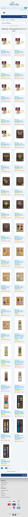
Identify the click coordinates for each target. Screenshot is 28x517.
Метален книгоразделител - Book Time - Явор (19, 191)
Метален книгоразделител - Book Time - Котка (5, 191)
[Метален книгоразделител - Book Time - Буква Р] (20, 41)
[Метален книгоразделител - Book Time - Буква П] (6, 64)
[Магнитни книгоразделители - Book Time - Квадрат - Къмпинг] (6, 351)
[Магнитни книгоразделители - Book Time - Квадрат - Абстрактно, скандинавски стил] (20, 376)
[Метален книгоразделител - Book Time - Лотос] (20, 204)
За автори (3, 495)
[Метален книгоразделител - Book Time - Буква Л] (6, 88)
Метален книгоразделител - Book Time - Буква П (5, 74)
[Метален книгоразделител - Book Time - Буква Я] (6, 41)
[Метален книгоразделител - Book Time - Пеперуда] (20, 134)
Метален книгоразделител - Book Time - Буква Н (19, 74)
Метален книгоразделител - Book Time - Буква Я (5, 51)
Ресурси (2, 486)
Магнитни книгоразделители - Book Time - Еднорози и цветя (6, 436)
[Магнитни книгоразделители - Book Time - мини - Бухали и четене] (6, 251)
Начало (3, 19)
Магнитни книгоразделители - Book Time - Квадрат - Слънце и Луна (6, 387)
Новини (2, 492)
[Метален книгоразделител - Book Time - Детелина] (6, 227)
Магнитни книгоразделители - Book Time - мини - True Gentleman (19, 238)
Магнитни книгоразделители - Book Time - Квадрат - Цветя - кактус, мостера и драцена (20, 362)
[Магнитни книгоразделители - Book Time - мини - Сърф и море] (20, 277)
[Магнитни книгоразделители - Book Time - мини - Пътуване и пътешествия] (20, 251)
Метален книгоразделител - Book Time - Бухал (19, 167)
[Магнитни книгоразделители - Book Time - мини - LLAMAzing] (6, 277)
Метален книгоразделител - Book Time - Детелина (6, 237)
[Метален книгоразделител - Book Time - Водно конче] (6, 157)
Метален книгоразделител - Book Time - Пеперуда (20, 143)
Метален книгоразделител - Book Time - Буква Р (19, 51)
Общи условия (3, 484)
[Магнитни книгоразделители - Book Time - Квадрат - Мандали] (6, 401)
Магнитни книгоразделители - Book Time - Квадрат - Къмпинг (6, 361)
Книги (7, 19)
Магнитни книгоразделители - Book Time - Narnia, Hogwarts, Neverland (19, 412)
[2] (6, 468)
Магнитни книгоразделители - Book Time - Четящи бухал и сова (5, 461)
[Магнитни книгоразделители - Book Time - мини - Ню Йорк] (6, 301)
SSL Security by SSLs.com (5, 497)
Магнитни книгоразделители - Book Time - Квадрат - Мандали (6, 412)
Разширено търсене (23, 9)
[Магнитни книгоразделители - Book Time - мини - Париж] (6, 325)
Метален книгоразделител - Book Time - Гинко (5, 214)
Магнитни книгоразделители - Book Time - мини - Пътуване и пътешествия (19, 262)
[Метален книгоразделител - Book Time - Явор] (20, 181)
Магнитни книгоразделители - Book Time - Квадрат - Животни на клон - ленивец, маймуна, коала (20, 336)
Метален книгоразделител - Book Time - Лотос (19, 214)
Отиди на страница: (11, 471)
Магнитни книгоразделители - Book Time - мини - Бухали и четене (5, 262)
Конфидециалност (4, 482)
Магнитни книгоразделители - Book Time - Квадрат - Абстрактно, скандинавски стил (20, 387)
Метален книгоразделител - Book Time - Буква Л (5, 97)
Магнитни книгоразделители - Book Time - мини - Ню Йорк (6, 311)
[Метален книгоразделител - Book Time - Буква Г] (20, 111)
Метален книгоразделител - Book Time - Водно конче (5, 167)
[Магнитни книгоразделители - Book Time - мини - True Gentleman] (20, 227)
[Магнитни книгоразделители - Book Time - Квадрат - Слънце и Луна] (6, 376)
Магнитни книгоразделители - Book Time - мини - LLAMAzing (5, 287)
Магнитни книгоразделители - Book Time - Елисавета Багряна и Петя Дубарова (19, 436)
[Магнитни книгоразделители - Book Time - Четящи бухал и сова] (6, 451)
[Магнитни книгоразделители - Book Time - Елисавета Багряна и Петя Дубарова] (20, 426)
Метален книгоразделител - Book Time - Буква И (19, 97)
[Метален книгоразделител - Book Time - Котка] (6, 181)
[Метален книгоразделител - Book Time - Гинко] (6, 204)
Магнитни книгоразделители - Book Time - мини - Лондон (19, 311)
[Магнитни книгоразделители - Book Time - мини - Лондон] (20, 301)
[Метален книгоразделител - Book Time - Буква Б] (6, 134)
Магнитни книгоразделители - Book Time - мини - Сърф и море (19, 287)
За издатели (3, 493)
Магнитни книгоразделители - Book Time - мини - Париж (5, 335)
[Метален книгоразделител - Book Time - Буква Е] (6, 111)
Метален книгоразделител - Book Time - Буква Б (5, 143)
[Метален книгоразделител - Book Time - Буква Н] (20, 64)
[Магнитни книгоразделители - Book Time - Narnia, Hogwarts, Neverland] (20, 401)
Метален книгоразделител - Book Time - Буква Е (5, 120)
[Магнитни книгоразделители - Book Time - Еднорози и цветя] (6, 426)
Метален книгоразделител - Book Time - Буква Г (19, 120)
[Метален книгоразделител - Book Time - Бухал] (20, 157)
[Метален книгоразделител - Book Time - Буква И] (20, 88)
